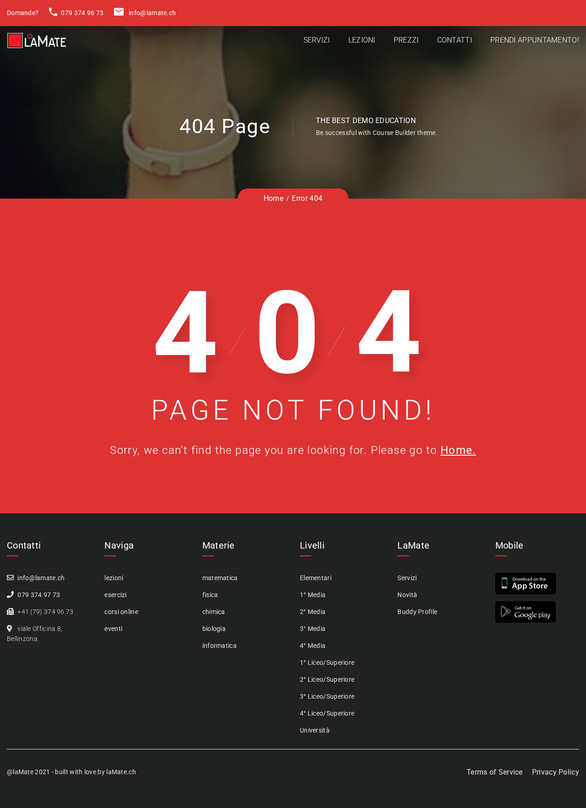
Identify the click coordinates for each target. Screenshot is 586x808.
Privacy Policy (555, 772)
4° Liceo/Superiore (327, 713)
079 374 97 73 (38, 594)
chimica (213, 611)
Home (273, 198)
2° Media (313, 611)
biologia (214, 628)
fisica (210, 594)
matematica (220, 578)
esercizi (115, 594)
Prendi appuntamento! (534, 40)
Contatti (454, 40)
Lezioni (361, 40)
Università (315, 730)
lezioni (113, 578)
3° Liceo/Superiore (327, 696)
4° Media (313, 645)
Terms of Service (495, 772)
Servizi (317, 40)
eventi (113, 628)
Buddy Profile (417, 611)
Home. (458, 450)
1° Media (313, 594)
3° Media (313, 628)
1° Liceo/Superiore (327, 662)
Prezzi (406, 40)
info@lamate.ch (151, 12)
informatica (219, 645)
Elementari (315, 578)
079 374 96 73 (81, 12)
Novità (407, 594)
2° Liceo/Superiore (327, 679)
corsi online (121, 611)
